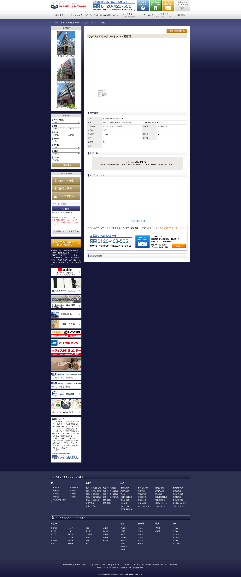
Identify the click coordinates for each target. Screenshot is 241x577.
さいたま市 (177, 534)
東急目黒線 (177, 497)
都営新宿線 (107, 503)
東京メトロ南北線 (92, 500)
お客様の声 (164, 15)
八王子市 (123, 547)
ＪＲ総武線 (55, 497)
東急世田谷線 (160, 500)
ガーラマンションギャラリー (107, 568)
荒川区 (53, 534)
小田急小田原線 (126, 497)
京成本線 (141, 491)
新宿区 (70, 540)
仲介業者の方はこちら (156, 5)
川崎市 (140, 534)
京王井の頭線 (178, 494)
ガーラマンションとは (94, 15)
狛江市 (123, 534)
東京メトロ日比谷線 (110, 491)
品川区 (53, 537)
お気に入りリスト (131, 565)
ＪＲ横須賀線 (73, 488)
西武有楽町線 (143, 488)
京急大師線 (142, 503)
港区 (87, 528)
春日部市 (176, 537)
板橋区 (70, 544)
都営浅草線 (107, 500)
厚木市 (140, 531)
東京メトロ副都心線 (93, 488)
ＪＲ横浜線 (72, 491)
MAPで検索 (66, 181)
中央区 (70, 528)
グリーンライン (179, 506)
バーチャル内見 (146, 15)
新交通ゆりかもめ (179, 503)
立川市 (123, 544)
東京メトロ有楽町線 (93, 497)
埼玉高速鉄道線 (126, 509)
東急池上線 (142, 500)
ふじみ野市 (177, 544)
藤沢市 (140, 540)
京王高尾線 (142, 494)
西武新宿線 (159, 488)
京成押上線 (159, 491)
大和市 (140, 537)
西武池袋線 (124, 488)
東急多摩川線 (178, 500)
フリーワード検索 (66, 208)
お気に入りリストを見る (182, 5)
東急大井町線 (125, 500)
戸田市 (175, 531)
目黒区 (105, 537)
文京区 (53, 531)
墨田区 (70, 534)
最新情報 (173, 565)
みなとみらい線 (144, 506)
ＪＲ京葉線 (72, 497)
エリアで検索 (66, 196)
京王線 (123, 494)
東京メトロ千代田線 (110, 494)
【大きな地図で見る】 (137, 221)
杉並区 (105, 540)
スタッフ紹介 (76, 15)
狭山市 (175, 540)
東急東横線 (142, 497)
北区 (70, 531)
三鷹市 (123, 531)
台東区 (105, 528)
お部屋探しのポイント (111, 15)
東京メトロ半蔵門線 (110, 497)
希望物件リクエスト (160, 565)
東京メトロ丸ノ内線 (93, 491)
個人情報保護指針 (136, 568)
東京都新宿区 (69, 23)
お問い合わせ (168, 5)
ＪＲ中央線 (55, 494)
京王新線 (158, 494)
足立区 (88, 531)
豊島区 (53, 544)
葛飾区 (105, 531)
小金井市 (123, 537)
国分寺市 (123, 540)
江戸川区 (89, 534)
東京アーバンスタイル (54, 7)
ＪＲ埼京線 (55, 491)
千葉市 (157, 528)
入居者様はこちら (143, 5)
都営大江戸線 (91, 506)
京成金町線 (177, 491)
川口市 (175, 528)
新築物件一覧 (67, 565)
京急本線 (123, 503)
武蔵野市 (123, 528)
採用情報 (181, 15)
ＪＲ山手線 (55, 488)
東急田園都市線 (161, 497)
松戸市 (157, 531)
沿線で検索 (66, 188)
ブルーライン (160, 506)
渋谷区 (88, 537)
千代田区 (54, 528)
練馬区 (88, 544)
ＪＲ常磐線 (72, 494)
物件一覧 (59, 23)
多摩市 (123, 550)
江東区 (105, 534)
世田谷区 (54, 540)
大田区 (70, 537)
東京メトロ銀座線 (109, 488)
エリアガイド (129, 15)
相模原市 (141, 544)
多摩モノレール (161, 503)
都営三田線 (90, 503)
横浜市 (140, 528)
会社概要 (55, 450)
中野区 (88, 540)
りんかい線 (124, 506)
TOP (52, 23)
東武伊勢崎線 (178, 488)
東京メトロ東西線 (92, 494)
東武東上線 (124, 491)
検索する (59, 15)
